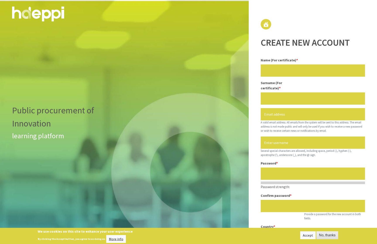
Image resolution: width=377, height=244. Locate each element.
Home (266, 24)
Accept (308, 235)
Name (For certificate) (278, 60)
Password (268, 163)
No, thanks (327, 235)
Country (267, 226)
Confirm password (275, 195)
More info (116, 239)
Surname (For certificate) (271, 85)
